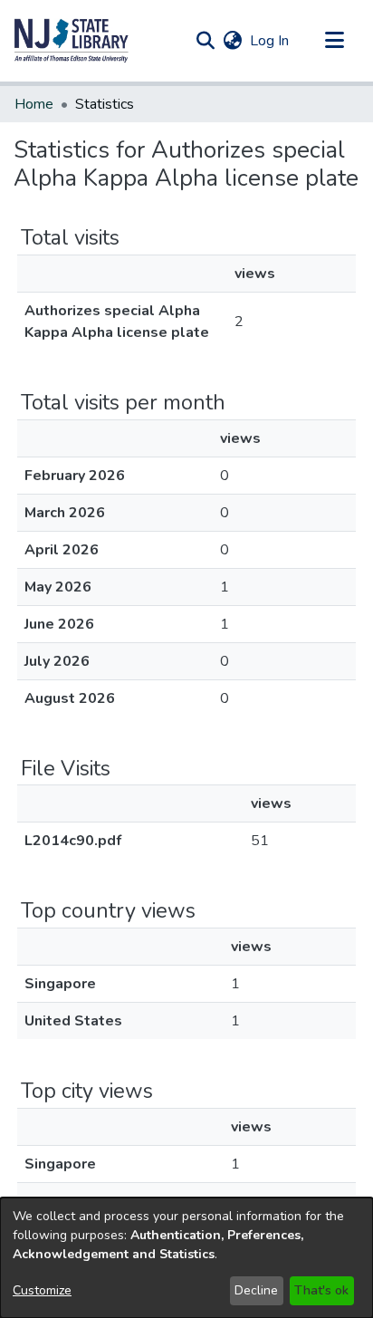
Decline (256, 1290)
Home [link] (33, 104)
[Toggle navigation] (334, 41)
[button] (71, 40)
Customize (42, 1290)
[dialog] (186, 1258)
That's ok (321, 1290)
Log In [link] (270, 41)
